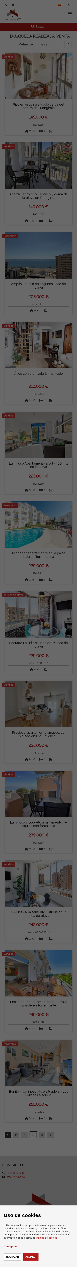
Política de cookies (46, 1237)
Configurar (10, 1246)
